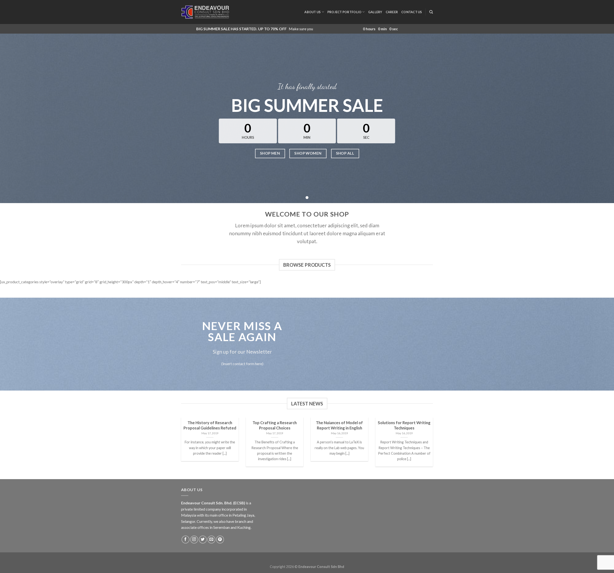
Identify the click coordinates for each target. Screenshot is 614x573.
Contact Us (411, 12)
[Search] (431, 12)
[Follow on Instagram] (194, 539)
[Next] (433, 448)
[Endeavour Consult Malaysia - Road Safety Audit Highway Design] (205, 12)
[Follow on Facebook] (185, 539)
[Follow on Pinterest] (220, 539)
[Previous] (180, 448)
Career (392, 12)
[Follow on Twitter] (203, 539)
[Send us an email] (211, 539)
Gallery (375, 12)
